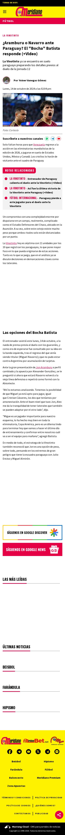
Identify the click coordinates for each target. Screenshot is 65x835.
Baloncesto (16, 777)
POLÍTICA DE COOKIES (18, 805)
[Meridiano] (29, 11)
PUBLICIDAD (41, 813)
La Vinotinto (11, 35)
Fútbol (8, 21)
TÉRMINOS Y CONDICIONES (16, 797)
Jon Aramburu (44, 367)
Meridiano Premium (48, 777)
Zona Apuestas (16, 785)
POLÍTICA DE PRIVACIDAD (48, 797)
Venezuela (39, 144)
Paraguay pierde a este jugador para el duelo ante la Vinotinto (35, 202)
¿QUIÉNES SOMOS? (45, 805)
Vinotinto (11, 243)
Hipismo (49, 761)
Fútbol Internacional (23, 198)
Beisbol (16, 761)
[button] (59, 815)
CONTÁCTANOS (22, 813)
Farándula (16, 769)
